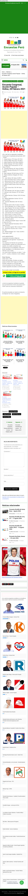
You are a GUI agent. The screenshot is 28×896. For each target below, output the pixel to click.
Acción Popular (13, 411)
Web (5, 481)
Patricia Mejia (6, 417)
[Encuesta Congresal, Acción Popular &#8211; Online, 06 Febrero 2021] (7, 377)
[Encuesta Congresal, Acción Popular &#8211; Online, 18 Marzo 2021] (18, 377)
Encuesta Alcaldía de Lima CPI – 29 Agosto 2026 (13, 3)
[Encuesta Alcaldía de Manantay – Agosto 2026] (22, 66)
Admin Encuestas (7, 92)
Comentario (7, 451)
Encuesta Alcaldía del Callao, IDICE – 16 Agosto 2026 (16, 527)
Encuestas (12, 513)
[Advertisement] (14, 20)
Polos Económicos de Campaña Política (12, 577)
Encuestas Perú (14, 47)
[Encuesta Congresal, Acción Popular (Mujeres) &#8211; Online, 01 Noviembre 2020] (7, 393)
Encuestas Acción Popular (10, 81)
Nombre (6, 469)
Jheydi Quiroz (6, 414)
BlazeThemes (20, 893)
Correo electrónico (9, 475)
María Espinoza (16, 414)
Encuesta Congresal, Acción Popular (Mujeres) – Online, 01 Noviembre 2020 (6, 399)
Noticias (20, 81)
